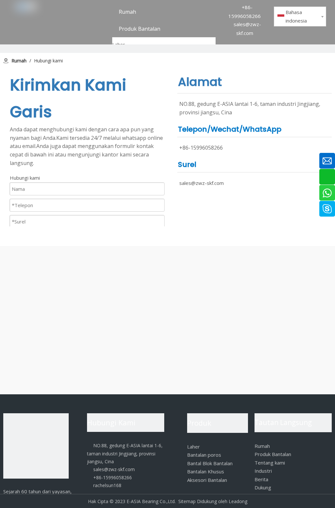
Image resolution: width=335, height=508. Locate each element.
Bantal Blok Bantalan (210, 463)
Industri (263, 470)
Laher (193, 446)
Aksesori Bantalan (207, 480)
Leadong (238, 501)
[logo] (36, 447)
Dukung (263, 487)
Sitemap (187, 501)
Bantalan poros (204, 454)
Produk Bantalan (273, 454)
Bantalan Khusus (205, 471)
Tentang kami (270, 462)
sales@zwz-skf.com (201, 183)
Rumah (262, 446)
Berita (261, 479)
